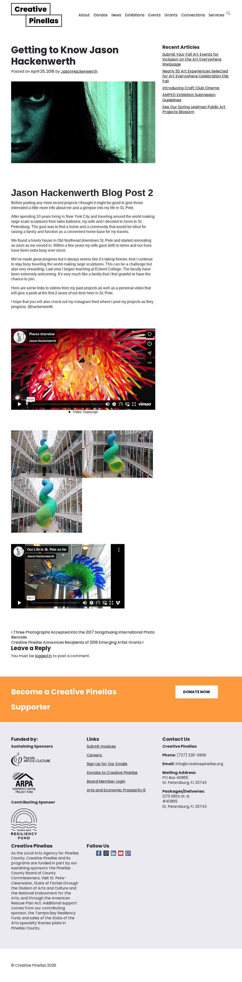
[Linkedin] (113, 853)
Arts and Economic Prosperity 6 (116, 790)
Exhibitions (134, 15)
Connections (193, 15)
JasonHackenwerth (79, 71)
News (116, 15)
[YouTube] (120, 853)
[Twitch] (128, 853)
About (84, 15)
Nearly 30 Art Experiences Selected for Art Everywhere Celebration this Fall (195, 76)
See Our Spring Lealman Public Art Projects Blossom (193, 109)
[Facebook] (98, 853)
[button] (228, 13)
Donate (101, 15)
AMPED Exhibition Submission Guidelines (189, 97)
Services (216, 15)
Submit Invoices (101, 746)
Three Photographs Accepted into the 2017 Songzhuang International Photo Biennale (83, 634)
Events (154, 15)
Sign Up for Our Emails (107, 764)
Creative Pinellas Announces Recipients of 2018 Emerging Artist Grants (77, 642)
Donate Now (196, 692)
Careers (95, 755)
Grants (170, 15)
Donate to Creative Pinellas (112, 772)
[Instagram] (106, 853)
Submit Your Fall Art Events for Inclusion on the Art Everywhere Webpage (191, 59)
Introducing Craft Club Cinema (190, 88)
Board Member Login (106, 781)
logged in (43, 656)
